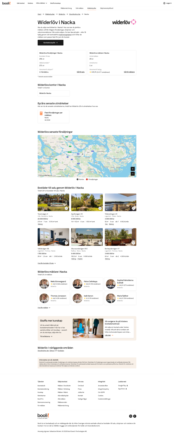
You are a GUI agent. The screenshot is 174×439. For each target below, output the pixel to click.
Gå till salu (80, 72)
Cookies (100, 396)
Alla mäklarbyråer (63, 396)
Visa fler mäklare (43, 308)
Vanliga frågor (82, 399)
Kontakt (80, 396)
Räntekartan (42, 396)
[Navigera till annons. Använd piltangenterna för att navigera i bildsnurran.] (53, 202)
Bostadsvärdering (43, 389)
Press (80, 389)
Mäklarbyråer (91, 8)
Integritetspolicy (103, 389)
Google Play (122, 386)
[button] (82, 154)
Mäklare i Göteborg (64, 389)
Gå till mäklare (129, 72)
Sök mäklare (79, 8)
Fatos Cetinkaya (90, 281)
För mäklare (41, 406)
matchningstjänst (65, 35)
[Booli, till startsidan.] (6, 3)
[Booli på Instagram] (130, 416)
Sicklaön (61, 351)
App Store (121, 389)
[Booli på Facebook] (134, 416)
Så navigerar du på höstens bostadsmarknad (116, 322)
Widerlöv (62, 14)
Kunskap (40, 392)
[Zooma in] (133, 169)
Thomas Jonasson (58, 296)
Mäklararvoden (62, 402)
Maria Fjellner (122, 296)
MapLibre (50, 175)
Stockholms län (74, 14)
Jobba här (81, 392)
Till (45, 336)
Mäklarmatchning (66, 8)
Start (39, 14)
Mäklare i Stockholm (64, 386)
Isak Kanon (88, 296)
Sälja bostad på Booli (106, 8)
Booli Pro (40, 399)
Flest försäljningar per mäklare (54, 114)
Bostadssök (41, 386)
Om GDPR (101, 392)
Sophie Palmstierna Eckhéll (125, 281)
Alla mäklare (61, 399)
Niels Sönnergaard (58, 281)
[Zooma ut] (133, 174)
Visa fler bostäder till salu (46, 263)
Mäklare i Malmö (63, 392)
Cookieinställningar (104, 399)
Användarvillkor (103, 386)
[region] (87, 156)
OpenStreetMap (43, 175)
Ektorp (52, 351)
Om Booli (81, 386)
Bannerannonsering (44, 402)
